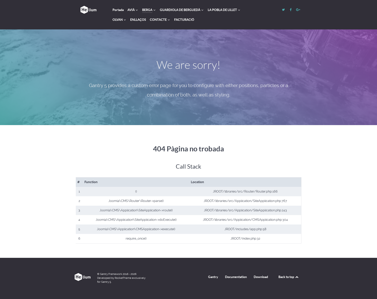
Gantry (213, 277)
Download (261, 277)
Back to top (286, 277)
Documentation (236, 277)
